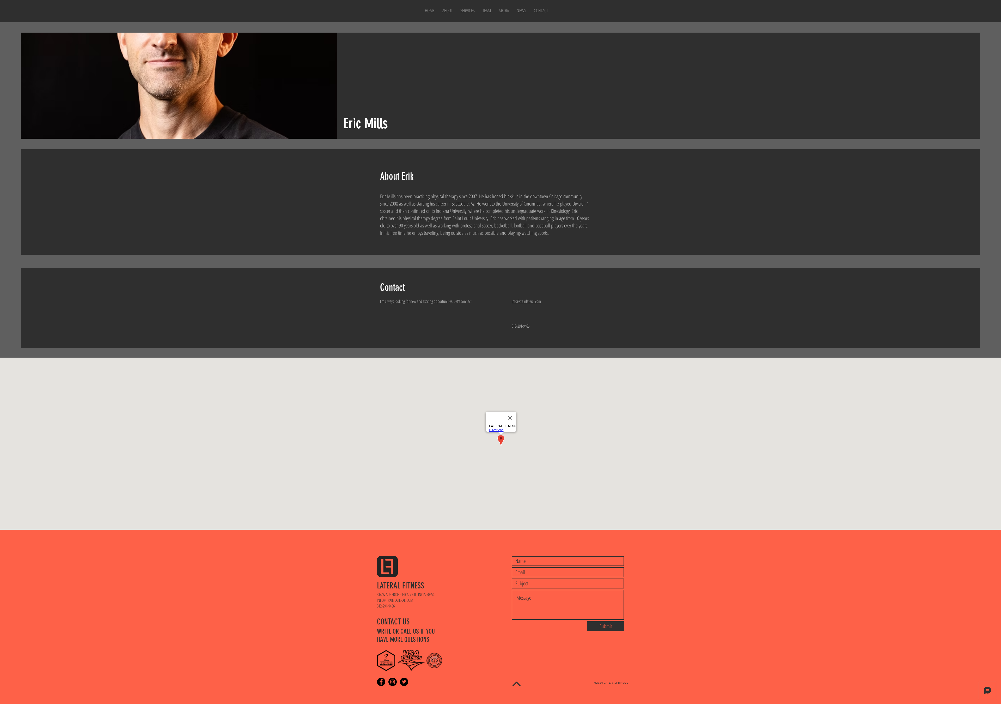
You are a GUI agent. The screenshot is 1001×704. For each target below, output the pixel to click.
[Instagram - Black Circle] (392, 682)
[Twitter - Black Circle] (404, 682)
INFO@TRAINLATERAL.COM (395, 600)
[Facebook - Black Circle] (381, 682)
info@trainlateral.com (526, 301)
